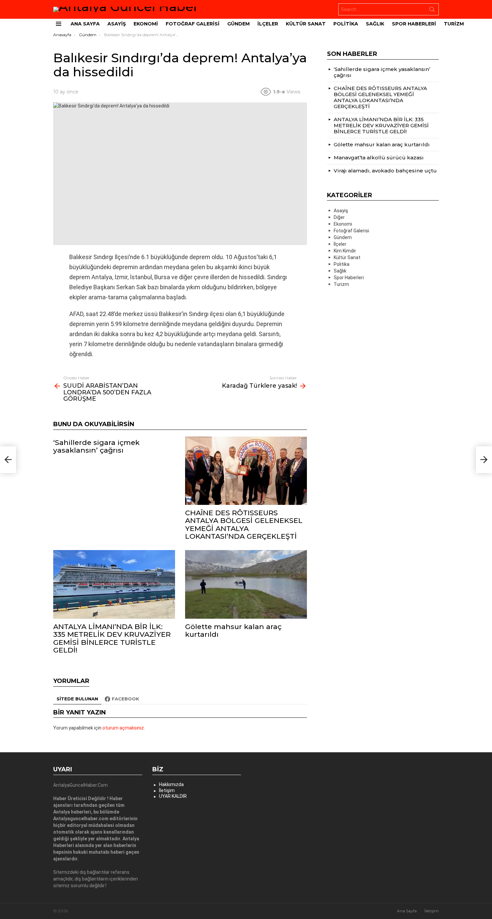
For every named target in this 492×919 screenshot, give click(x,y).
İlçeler (267, 24)
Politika (345, 24)
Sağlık (375, 24)
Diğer (339, 217)
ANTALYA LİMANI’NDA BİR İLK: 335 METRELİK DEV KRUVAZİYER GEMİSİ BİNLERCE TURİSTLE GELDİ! (112, 638)
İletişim (167, 790)
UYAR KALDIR (173, 796)
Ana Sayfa (85, 24)
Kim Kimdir (345, 250)
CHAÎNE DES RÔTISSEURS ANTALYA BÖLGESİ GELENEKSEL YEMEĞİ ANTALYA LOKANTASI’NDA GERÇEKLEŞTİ (244, 524)
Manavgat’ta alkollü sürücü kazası (379, 157)
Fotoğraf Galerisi (193, 24)
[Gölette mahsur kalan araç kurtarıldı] (246, 584)
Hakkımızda (171, 784)
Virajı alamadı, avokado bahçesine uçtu (385, 170)
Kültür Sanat (306, 24)
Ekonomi (146, 24)
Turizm (454, 24)
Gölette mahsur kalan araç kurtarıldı (233, 630)
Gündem (238, 24)
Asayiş (116, 24)
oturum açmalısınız (123, 728)
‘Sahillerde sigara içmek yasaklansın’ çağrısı (96, 446)
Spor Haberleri (414, 24)
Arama (432, 10)
